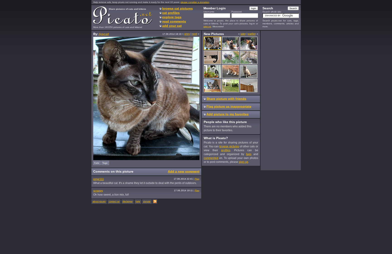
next (194, 33)
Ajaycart (104, 34)
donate (147, 201)
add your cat (172, 26)
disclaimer (127, 201)
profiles (225, 150)
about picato (99, 201)
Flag (197, 179)
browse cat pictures (177, 8)
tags (248, 154)
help (138, 201)
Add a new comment (183, 171)
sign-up (207, 26)
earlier (252, 33)
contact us (114, 201)
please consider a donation (195, 2)
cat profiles (171, 13)
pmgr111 (98, 179)
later (243, 33)
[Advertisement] (280, 100)
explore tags (171, 17)
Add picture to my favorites (227, 114)
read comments (174, 21)
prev (187, 33)
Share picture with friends (226, 99)
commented (211, 158)
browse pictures (229, 146)
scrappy (98, 190)
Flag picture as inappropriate (228, 106)
